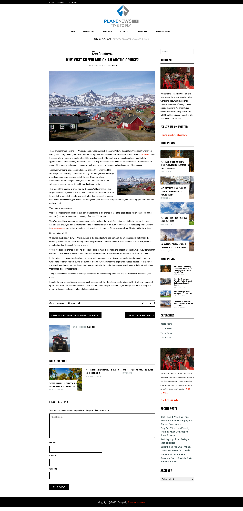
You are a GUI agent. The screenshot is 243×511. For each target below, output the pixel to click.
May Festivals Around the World (138, 369)
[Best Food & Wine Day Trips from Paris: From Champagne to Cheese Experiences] (165, 271)
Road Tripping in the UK (140, 315)
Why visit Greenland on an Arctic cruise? (102, 60)
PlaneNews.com (136, 502)
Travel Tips (107, 31)
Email (52, 455)
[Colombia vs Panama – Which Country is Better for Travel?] (165, 307)
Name (52, 442)
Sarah (113, 65)
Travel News (143, 31)
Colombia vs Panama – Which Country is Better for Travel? (183, 303)
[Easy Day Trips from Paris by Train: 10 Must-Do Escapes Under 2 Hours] (165, 284)
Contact (73, 2)
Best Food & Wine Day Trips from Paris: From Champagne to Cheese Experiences (174, 165)
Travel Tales (124, 31)
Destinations (88, 31)
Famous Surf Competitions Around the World (75, 315)
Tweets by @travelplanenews (173, 135)
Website (53, 469)
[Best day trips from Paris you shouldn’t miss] (165, 297)
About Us (62, 2)
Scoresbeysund (58, 228)
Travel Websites (163, 31)
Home (51, 2)
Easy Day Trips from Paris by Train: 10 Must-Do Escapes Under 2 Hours (173, 191)
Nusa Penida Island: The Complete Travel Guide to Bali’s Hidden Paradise (176, 458)
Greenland (145, 154)
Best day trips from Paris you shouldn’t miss (183, 292)
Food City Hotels (169, 400)
